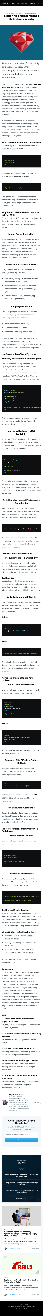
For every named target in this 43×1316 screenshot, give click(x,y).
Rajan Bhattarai (16, 1094)
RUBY (35, 13)
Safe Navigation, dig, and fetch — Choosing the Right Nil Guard (21, 1176)
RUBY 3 (21, 13)
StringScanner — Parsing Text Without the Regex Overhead (21, 1184)
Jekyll (23, 1306)
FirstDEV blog (19, 1304)
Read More (37, 1102)
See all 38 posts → (22, 1198)
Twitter (26, 1309)
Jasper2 (32, 1306)
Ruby (25, 3)
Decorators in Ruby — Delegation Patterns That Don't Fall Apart (21, 1192)
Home (16, 3)
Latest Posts (18, 1309)
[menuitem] (15, 3)
